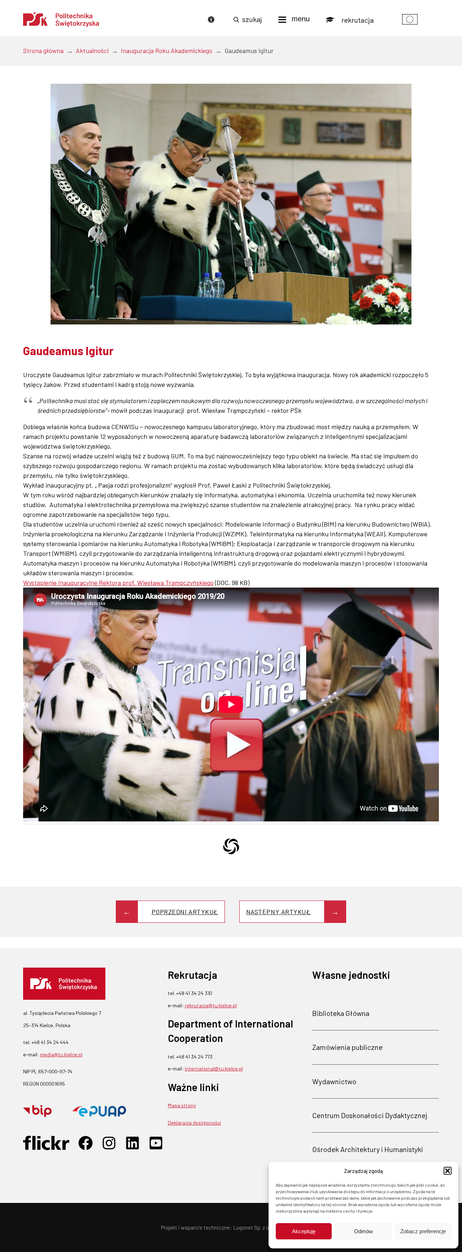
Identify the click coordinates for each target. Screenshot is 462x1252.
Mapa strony (182, 1105)
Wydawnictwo (334, 1081)
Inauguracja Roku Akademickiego (166, 50)
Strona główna (43, 50)
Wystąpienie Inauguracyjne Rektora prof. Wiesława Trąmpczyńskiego (118, 582)
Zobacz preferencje (423, 1231)
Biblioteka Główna (340, 1013)
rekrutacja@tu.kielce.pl (211, 1005)
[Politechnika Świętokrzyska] (61, 19)
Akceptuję (303, 1231)
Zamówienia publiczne (347, 1047)
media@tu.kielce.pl (61, 1054)
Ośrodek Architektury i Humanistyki (367, 1149)
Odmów (363, 1231)
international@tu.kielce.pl (214, 1068)
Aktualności (92, 50)
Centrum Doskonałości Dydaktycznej (369, 1115)
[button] (447, 1170)
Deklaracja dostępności (194, 1123)
